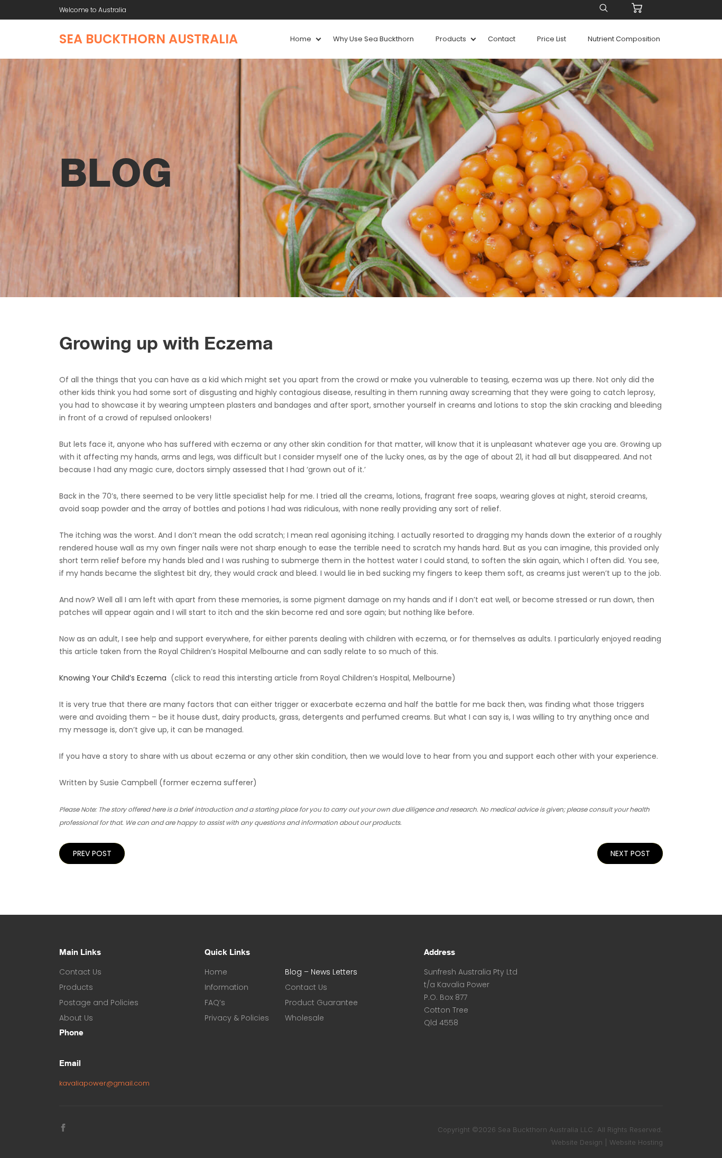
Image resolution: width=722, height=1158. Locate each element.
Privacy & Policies (237, 1018)
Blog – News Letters (321, 972)
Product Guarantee (321, 1002)
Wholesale (304, 1018)
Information (226, 987)
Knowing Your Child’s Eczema (112, 678)
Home (300, 39)
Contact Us (80, 972)
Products (451, 39)
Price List (551, 39)
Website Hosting (636, 1142)
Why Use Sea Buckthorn (373, 39)
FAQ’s (215, 1002)
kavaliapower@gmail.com (104, 1083)
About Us (76, 1018)
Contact (501, 39)
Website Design (577, 1142)
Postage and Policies (98, 1002)
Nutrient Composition (624, 39)
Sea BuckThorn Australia (148, 39)
